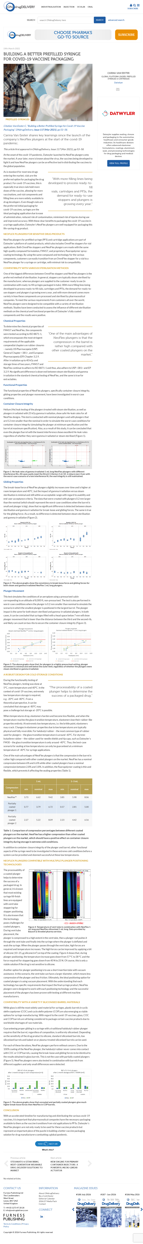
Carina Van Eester (119, 76)
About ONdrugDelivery (49, 1193)
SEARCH (31, 20)
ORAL (90, 7)
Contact (42, 1204)
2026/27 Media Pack (48, 1201)
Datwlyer (118, 82)
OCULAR (81, 7)
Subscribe (132, 8)
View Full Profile (118, 163)
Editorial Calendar (47, 1198)
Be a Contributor (46, 1196)
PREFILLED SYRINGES (17, 119)
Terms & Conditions (12, 1224)
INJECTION (69, 7)
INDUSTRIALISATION (51, 7)
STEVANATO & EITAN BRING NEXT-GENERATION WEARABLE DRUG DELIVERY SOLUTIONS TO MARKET (26, 1166)
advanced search (116, 20)
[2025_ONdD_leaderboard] (72, 41)
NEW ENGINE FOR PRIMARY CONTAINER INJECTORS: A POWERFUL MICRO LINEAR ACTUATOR (64, 1166)
